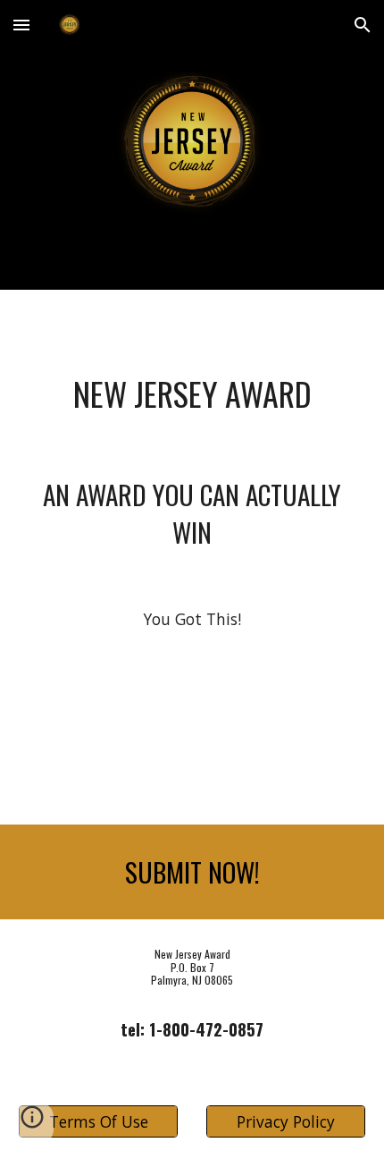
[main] (192, 393)
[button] (21, 24)
